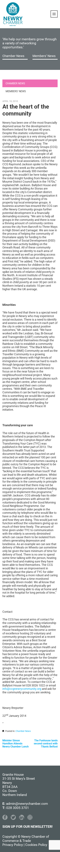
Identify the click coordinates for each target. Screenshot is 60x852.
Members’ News (44, 56)
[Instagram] (29, 817)
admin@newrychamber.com (27, 804)
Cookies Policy (36, 845)
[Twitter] (13, 817)
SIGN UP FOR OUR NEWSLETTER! (27, 827)
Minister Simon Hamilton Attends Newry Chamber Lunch (15, 743)
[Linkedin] (21, 817)
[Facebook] (5, 817)
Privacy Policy (12, 845)
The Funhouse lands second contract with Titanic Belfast (46, 743)
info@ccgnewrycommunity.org (21, 688)
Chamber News (13, 56)
